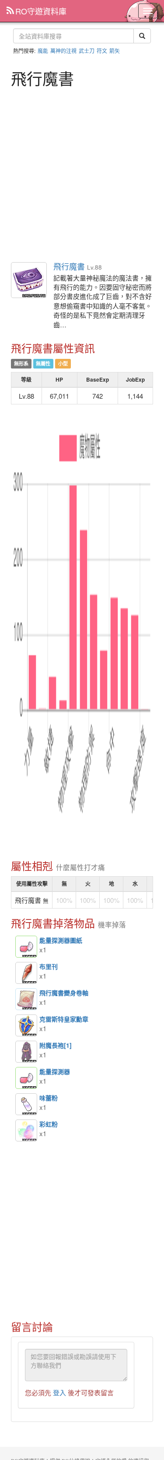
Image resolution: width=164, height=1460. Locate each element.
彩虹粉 (26, 1130)
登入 (59, 1392)
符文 (102, 50)
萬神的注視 (63, 50)
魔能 (43, 50)
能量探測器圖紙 (26, 947)
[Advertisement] (82, 173)
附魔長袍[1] (26, 1052)
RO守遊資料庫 (40, 11)
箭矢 (114, 50)
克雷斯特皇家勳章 (26, 1025)
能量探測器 (26, 1078)
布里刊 (26, 973)
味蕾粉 (26, 1104)
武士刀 (86, 50)
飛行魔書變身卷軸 (26, 999)
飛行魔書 (29, 280)
